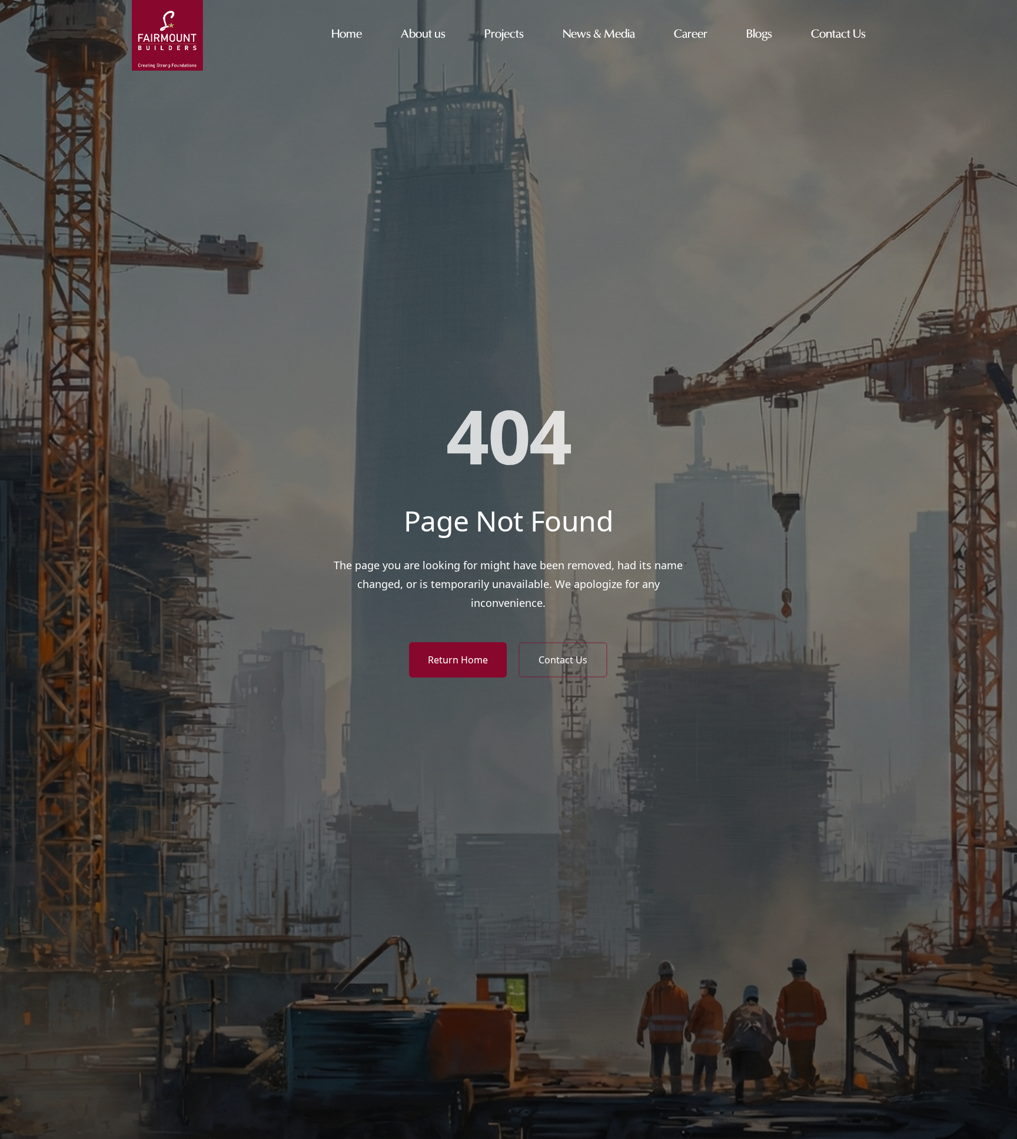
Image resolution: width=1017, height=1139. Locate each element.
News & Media (599, 35)
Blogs (759, 35)
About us (423, 35)
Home (346, 35)
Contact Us (838, 35)
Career (690, 35)
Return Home (458, 659)
